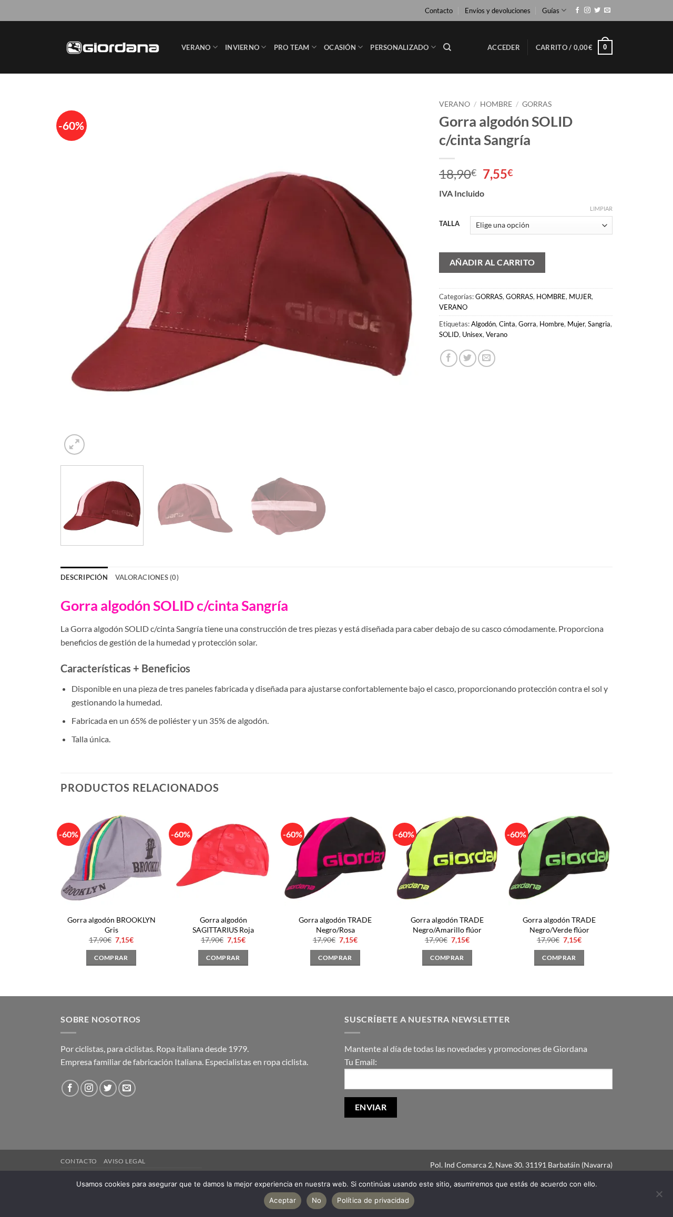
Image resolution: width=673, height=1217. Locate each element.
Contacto (439, 10)
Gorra (527, 324)
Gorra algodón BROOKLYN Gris (111, 924)
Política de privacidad (373, 1200)
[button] (503, 47)
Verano (496, 334)
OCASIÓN (340, 47)
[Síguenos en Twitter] (597, 10)
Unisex (472, 334)
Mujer (576, 324)
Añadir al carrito (492, 262)
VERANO (196, 47)
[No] (658, 1197)
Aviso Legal (125, 1161)
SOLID (449, 334)
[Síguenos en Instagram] (587, 10)
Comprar (111, 957)
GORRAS (537, 104)
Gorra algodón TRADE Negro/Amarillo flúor (447, 924)
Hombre (551, 324)
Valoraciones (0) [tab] (147, 577)
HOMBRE (496, 104)
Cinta (507, 324)
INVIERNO (242, 47)
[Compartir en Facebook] (448, 358)
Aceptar (282, 1200)
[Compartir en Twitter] (467, 358)
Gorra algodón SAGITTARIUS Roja (223, 924)
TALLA (449, 224)
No (317, 1200)
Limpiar (601, 208)
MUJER (580, 296)
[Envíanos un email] (607, 10)
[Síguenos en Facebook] (577, 10)
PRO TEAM (292, 47)
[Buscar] (447, 47)
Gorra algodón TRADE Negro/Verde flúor (559, 924)
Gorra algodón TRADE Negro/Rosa (335, 924)
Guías (550, 10)
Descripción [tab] (84, 577)
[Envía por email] (486, 358)
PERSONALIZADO (399, 47)
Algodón (483, 324)
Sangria (599, 324)
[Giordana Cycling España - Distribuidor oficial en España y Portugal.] (113, 47)
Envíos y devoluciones (498, 10)
